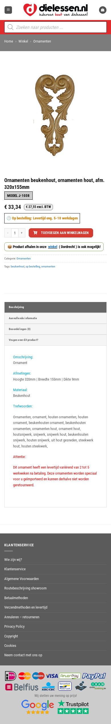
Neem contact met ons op (23, 655)
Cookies (10, 645)
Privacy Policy (14, 626)
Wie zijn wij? (13, 559)
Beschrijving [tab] (16, 307)
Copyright (11, 636)
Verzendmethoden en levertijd (25, 607)
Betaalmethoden (16, 598)
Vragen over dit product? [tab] (23, 340)
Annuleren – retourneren (21, 617)
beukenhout (17, 266)
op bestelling (33, 266)
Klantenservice (15, 569)
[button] (8, 10)
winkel (52, 247)
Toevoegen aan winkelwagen (65, 233)
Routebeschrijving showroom (25, 588)
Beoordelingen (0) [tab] (19, 329)
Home (8, 41)
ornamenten (48, 266)
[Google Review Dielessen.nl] (38, 707)
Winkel (23, 41)
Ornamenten (42, 41)
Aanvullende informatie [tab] (23, 318)
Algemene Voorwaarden (21, 579)
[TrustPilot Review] (73, 707)
